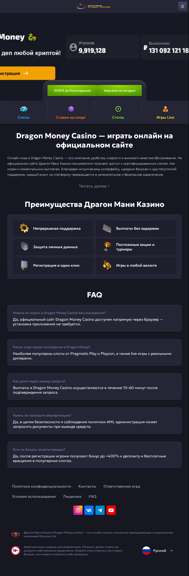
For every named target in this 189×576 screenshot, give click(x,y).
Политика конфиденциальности (41, 486)
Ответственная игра (121, 486)
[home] (94, 6)
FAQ (92, 496)
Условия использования (34, 496)
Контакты (87, 486)
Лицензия (72, 496)
